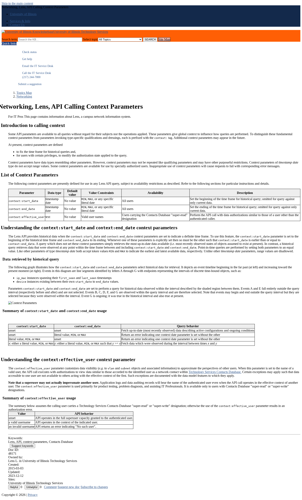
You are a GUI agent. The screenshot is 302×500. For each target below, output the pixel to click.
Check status (27, 52)
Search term (9, 39)
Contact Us (17, 24)
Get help (25, 59)
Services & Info (20, 21)
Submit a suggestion (29, 84)
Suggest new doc (69, 487)
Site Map (164, 39)
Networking (24, 96)
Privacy (33, 495)
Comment (50, 487)
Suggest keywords (22, 445)
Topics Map (24, 92)
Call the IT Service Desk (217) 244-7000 (34, 75)
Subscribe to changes (94, 487)
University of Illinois (23, 14)
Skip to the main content (17, 3)
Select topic (90, 39)
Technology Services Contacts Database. (215, 372)
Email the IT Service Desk (35, 66)
